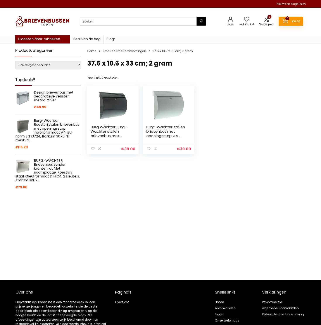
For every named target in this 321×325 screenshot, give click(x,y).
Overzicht (122, 302)
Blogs (111, 39)
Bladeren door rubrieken (39, 39)
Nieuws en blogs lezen (291, 4)
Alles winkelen (225, 308)
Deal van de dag (86, 39)
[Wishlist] (246, 19)
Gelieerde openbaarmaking (283, 314)
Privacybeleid (272, 302)
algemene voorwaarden (280, 308)
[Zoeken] (201, 21)
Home (92, 51)
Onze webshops (227, 320)
